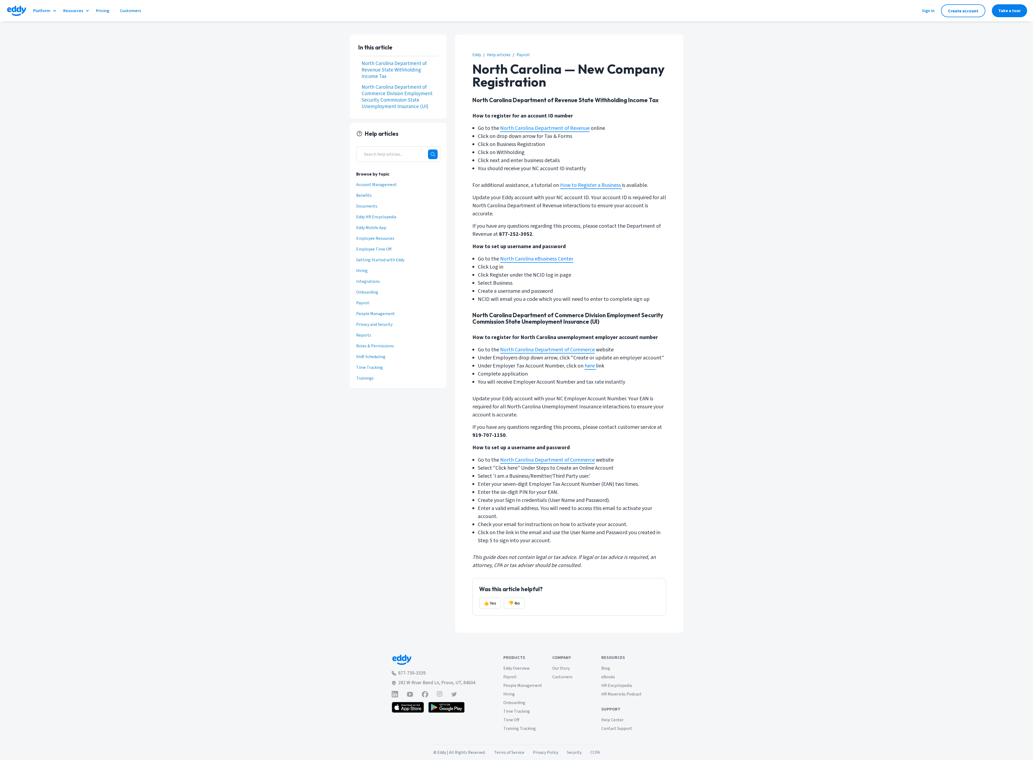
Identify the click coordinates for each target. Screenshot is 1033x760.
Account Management (376, 185)
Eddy (476, 55)
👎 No (514, 603)
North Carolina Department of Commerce (547, 350)
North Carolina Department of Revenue (545, 128)
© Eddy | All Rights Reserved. (459, 752)
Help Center (612, 720)
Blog (605, 668)
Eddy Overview (516, 668)
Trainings (365, 378)
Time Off (511, 720)
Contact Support (616, 729)
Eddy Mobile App (371, 228)
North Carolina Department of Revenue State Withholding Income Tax (394, 70)
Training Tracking (519, 729)
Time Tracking (369, 367)
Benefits (364, 195)
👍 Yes (490, 603)
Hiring (362, 271)
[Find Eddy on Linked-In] (395, 694)
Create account (963, 11)
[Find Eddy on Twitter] (454, 694)
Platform (41, 11)
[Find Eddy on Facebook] (425, 694)
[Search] (433, 154)
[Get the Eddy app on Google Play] (446, 707)
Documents (366, 206)
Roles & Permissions (375, 346)
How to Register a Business (590, 185)
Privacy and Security (374, 324)
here (590, 366)
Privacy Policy (545, 752)
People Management (375, 314)
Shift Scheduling (370, 357)
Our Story (561, 668)
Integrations (368, 281)
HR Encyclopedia (616, 685)
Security (574, 752)
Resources (73, 11)
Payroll (523, 55)
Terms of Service (509, 752)
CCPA (595, 752)
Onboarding (367, 292)
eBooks (608, 677)
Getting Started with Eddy (380, 260)
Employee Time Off (373, 249)
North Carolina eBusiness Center (536, 259)
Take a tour (1009, 11)
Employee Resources (375, 238)
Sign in (928, 11)
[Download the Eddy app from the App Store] (408, 707)
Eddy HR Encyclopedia (376, 217)
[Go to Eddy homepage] (16, 10)
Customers (562, 677)
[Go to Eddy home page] (433, 659)
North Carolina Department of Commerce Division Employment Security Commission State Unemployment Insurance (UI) (397, 97)
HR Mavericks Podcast (621, 694)
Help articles (499, 55)
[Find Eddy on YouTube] (410, 694)
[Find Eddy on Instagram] (439, 694)
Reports (363, 335)
